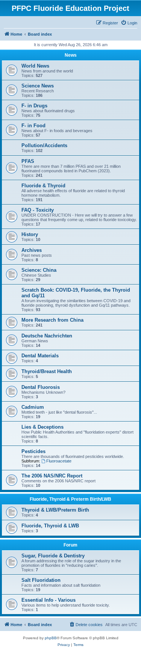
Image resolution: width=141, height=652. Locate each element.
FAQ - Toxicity (37, 210)
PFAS (27, 161)
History (29, 234)
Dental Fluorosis (40, 387)
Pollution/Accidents (44, 145)
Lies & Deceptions (42, 427)
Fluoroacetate (58, 461)
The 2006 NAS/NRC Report (51, 476)
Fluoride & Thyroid (43, 185)
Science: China (38, 270)
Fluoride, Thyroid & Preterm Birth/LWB (70, 499)
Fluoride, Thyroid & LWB (50, 526)
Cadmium (32, 407)
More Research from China (52, 320)
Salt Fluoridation (41, 580)
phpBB (51, 638)
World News (35, 66)
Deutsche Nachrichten (46, 336)
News (71, 55)
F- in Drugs (34, 105)
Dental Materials (40, 355)
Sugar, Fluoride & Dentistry (53, 556)
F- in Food (33, 125)
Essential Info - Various (48, 600)
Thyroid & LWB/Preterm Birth (55, 510)
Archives (31, 250)
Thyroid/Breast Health (46, 371)
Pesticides (33, 451)
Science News (37, 86)
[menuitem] (129, 22)
